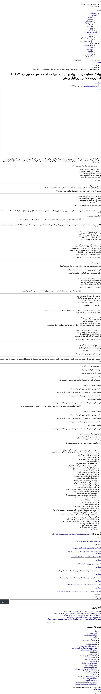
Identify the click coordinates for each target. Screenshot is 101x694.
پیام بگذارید (97, 596)
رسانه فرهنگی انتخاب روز (88, 646)
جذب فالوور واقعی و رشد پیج (87, 676)
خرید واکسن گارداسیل (90, 670)
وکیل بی (94, 642)
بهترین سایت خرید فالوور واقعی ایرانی (84, 648)
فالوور (95, 637)
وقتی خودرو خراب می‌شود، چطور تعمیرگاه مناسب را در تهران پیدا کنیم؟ (77, 613)
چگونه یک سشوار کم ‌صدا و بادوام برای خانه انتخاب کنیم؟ (82, 611)
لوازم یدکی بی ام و (91, 659)
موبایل (91, 36)
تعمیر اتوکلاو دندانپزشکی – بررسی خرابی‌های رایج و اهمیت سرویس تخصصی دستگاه (74, 619)
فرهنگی (90, 24)
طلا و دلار (90, 26)
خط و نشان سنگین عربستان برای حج (89, 541)
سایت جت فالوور (91, 644)
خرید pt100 (93, 652)
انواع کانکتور (93, 661)
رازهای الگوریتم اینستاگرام (88, 650)
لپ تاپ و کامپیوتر (87, 38)
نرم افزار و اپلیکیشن (86, 41)
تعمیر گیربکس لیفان (90, 665)
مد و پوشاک (89, 56)
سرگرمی (98, 83)
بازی (91, 39)
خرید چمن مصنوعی (90, 672)
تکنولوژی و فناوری (91, 32)
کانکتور (94, 674)
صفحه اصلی (93, 13)
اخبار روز (94, 15)
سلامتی (90, 51)
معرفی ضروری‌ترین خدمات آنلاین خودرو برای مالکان (84, 617)
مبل (95, 631)
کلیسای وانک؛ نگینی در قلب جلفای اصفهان (87, 548)
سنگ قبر (94, 638)
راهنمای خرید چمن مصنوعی (88, 655)
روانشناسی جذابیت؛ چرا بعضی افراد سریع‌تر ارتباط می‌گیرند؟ (81, 615)
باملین (99, 10)
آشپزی (91, 47)
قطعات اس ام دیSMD (89, 663)
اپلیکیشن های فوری (90, 635)
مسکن (91, 28)
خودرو (91, 34)
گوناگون (90, 30)
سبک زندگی (93, 43)
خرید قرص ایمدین (91, 680)
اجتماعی (90, 19)
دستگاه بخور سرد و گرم (89, 678)
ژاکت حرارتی (92, 654)
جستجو (98, 598)
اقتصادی (90, 17)
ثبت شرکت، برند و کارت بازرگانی (86, 669)
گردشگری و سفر (87, 54)
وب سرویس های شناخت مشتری (86, 682)
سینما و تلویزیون (88, 22)
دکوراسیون (89, 49)
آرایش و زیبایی (88, 45)
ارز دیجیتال (89, 21)
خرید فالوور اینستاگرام (89, 640)
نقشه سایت (93, 6)
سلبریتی (90, 53)
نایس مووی (93, 633)
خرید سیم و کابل (91, 657)
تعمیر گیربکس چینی (90, 667)
